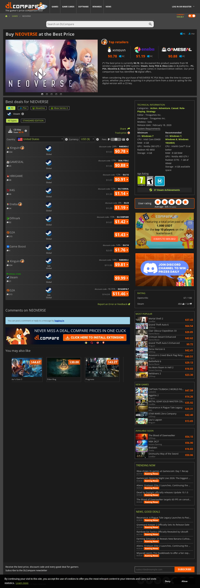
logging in (59, 320)
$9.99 (121, 278)
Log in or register (181, 6)
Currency (73, 139)
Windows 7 (147, 136)
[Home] (6, 16)
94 (10, 208)
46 (10, 194)
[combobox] (40, 139)
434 (10, 152)
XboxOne (40, 108)
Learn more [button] (22, 583)
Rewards (97, 6)
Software (83, 6)
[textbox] (29, 139)
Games (55, 6)
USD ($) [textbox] (85, 139)
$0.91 (121, 179)
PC (12, 108)
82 (10, 222)
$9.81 (121, 264)
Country (11, 139)
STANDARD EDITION (33, 120)
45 (10, 166)
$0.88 (121, 165)
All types (12, 120)
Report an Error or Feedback (113, 304)
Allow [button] (185, 581)
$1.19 (121, 207)
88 (10, 180)
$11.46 (120, 293)
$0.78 (121, 151)
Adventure (164, 108)
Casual (174, 108)
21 (10, 281)
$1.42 (121, 221)
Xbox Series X (61, 108)
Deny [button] (167, 581)
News (108, 6)
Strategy (150, 111)
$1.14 (121, 193)
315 (10, 236)
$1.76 (121, 249)
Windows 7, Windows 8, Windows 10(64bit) (176, 139)
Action (153, 108)
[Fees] (116, 139)
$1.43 (121, 234)
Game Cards (68, 6)
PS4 (24, 108)
